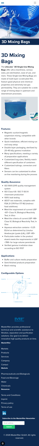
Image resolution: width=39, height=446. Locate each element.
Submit (9, 427)
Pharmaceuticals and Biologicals (15, 373)
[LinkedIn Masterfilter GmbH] (4, 413)
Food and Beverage (10, 377)
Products (5, 352)
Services (5, 356)
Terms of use (6, 407)
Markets (4, 348)
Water (3, 381)
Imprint (4, 399)
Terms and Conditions (10, 395)
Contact (4, 364)
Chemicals (5, 385)
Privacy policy (7, 403)
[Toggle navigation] (35, 3)
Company (5, 360)
